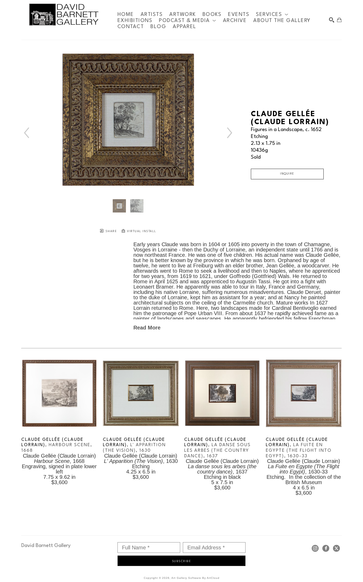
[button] (272, 14)
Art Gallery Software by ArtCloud (195, 577)
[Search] (331, 20)
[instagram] (315, 548)
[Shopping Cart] (339, 20)
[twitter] (336, 548)
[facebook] (325, 548)
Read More (147, 328)
